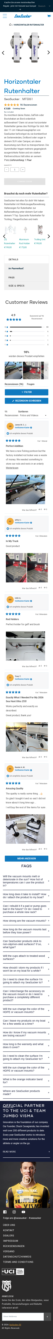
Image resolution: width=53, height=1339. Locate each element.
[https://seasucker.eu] (10, 25)
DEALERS (8, 1235)
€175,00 (23, 247)
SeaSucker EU (15, 1324)
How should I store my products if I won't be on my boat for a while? (23, 969)
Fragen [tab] (30, 385)
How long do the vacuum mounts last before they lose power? (24, 931)
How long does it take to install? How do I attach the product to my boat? (24, 896)
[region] (26, 370)
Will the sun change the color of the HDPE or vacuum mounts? (23, 1011)
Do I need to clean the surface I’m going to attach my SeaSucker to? (23, 981)
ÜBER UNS (9, 1225)
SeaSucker (11, 99)
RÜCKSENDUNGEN (13, 1246)
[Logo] (23, 16)
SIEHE (26, 1199)
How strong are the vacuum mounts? (24, 920)
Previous (2, 51)
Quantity (8, 165)
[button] (48, 16)
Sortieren (23, 411)
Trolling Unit (39, 239)
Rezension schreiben (31, 401)
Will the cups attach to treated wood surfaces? (24, 957)
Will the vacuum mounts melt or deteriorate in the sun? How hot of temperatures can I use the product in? (23, 881)
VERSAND (9, 1251)
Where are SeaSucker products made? (21, 1093)
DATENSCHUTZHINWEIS (17, 1256)
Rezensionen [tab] (14, 385)
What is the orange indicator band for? (23, 1081)
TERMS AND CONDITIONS (18, 1262)
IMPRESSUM (10, 1240)
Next (48, 51)
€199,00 (8, 247)
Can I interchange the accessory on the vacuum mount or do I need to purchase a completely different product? (24, 996)
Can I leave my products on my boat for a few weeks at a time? (24, 1022)
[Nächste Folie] (46, 370)
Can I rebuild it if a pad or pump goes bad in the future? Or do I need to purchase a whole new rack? (24, 909)
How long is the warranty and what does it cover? (23, 1046)
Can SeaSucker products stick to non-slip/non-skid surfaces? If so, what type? (22, 944)
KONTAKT (8, 1230)
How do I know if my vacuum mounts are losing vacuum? (24, 1034)
